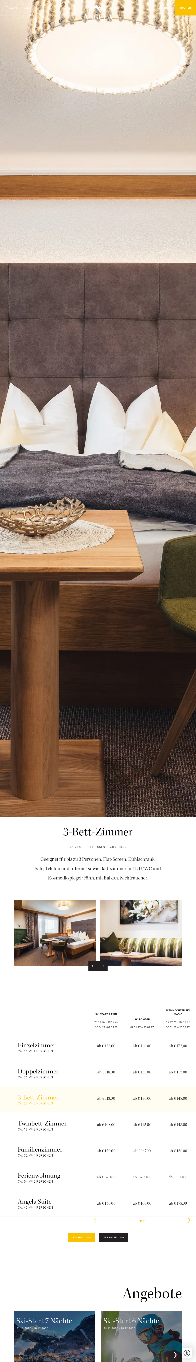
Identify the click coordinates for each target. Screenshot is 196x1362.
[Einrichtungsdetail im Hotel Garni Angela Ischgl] (141, 933)
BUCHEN (78, 1237)
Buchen (185, 7)
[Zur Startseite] (98, 9)
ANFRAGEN (110, 1237)
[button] (10, 8)
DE (27, 7)
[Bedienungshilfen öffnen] (187, 1353)
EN (31, 7)
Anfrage (165, 7)
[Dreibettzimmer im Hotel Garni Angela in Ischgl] (55, 933)
